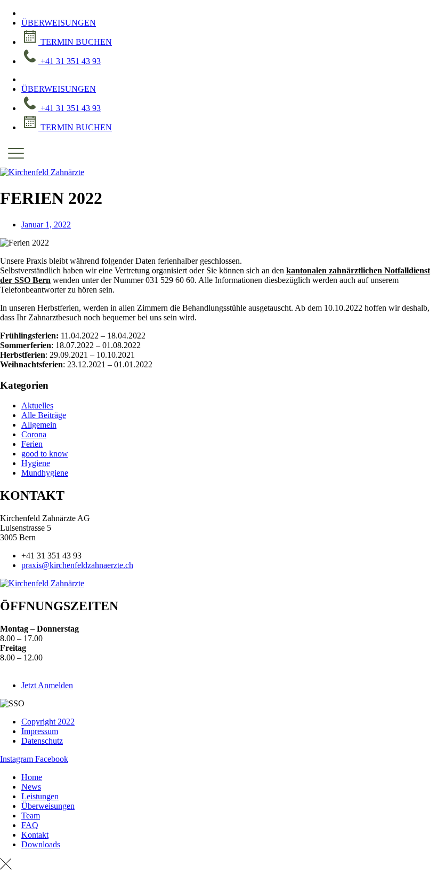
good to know (44, 453)
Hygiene (35, 463)
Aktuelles (37, 405)
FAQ (29, 825)
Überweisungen (48, 805)
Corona (33, 434)
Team (30, 815)
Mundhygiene (44, 472)
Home (31, 777)
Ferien (32, 443)
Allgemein (38, 424)
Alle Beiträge (43, 415)
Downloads (40, 844)
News (31, 786)
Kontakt (34, 834)
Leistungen (40, 796)
